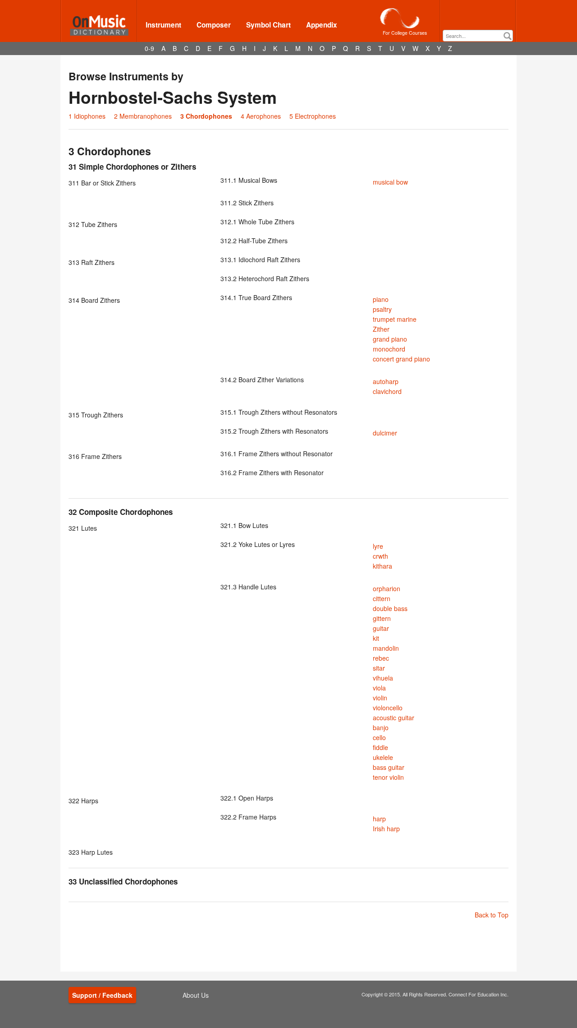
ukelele (383, 757)
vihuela (383, 677)
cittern (381, 598)
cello (379, 737)
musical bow (390, 181)
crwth (380, 555)
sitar (379, 667)
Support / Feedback (102, 995)
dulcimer (385, 432)
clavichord (387, 391)
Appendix (321, 25)
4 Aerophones (261, 115)
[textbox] (480, 36)
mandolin (386, 648)
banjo (381, 727)
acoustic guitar (393, 717)
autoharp (385, 381)
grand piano (390, 338)
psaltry (382, 309)
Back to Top (491, 914)
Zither (381, 328)
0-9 (149, 48)
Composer (214, 25)
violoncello (388, 707)
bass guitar (388, 767)
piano (381, 299)
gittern (382, 618)
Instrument (163, 25)
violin (380, 697)
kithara (382, 565)
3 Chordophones (206, 115)
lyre (378, 546)
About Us (196, 995)
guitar (381, 628)
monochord (389, 348)
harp (379, 818)
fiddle (380, 747)
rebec (381, 657)
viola (379, 687)
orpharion (386, 588)
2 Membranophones (143, 115)
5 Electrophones (312, 115)
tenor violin (388, 777)
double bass (390, 608)
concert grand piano (401, 358)
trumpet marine (395, 319)
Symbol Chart (268, 25)
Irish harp (386, 828)
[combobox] (478, 36)
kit (376, 638)
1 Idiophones (87, 115)
